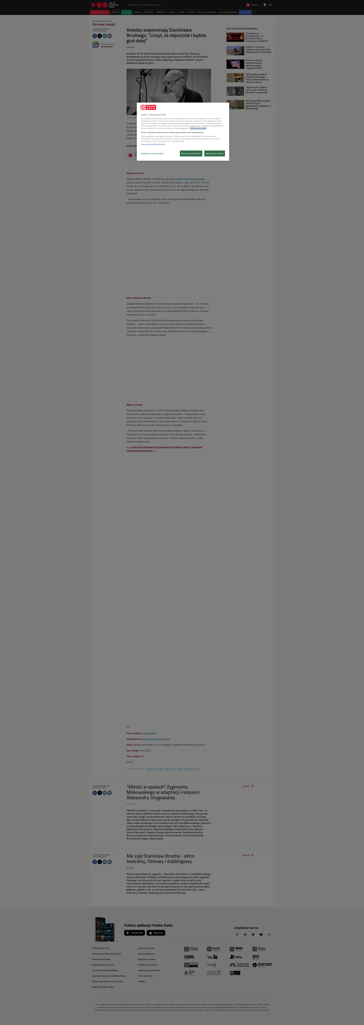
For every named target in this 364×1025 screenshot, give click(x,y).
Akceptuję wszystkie (214, 153)
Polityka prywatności (198, 128)
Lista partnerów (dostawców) (153, 144)
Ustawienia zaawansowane (152, 153)
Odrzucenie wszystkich (191, 153)
